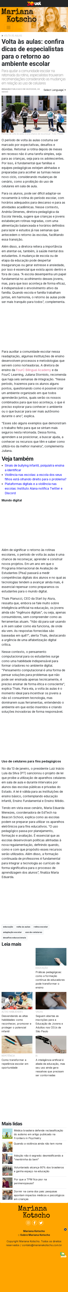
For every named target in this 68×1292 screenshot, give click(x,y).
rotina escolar (41, 927)
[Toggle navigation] (8, 27)
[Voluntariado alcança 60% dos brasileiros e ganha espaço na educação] (7, 1170)
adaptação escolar (12, 932)
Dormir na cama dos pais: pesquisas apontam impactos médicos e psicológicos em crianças (39, 1195)
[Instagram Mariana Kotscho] (28, 1222)
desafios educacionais (14, 937)
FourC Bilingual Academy (33, 370)
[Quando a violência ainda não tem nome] (7, 1146)
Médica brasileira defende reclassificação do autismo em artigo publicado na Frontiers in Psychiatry (38, 1134)
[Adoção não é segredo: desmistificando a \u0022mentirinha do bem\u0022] (7, 1158)
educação (8, 927)
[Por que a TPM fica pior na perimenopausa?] (7, 1182)
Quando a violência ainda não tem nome (38, 1143)
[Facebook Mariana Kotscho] (34, 1222)
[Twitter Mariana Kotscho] (40, 1222)
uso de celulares (33, 932)
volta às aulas (23, 927)
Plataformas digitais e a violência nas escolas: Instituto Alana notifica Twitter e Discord (33, 488)
